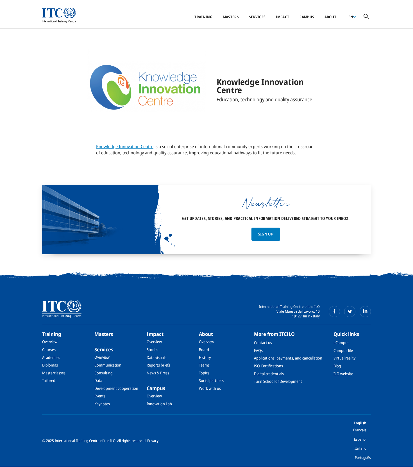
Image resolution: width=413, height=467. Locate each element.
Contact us (263, 342)
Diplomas (50, 365)
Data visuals (156, 357)
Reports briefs (158, 365)
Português (363, 457)
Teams (204, 365)
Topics (204, 373)
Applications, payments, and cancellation (288, 358)
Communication (107, 365)
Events (99, 396)
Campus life (343, 350)
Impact (282, 16)
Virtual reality (344, 358)
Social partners (211, 380)
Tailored (48, 380)
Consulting (103, 373)
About (330, 16)
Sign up (265, 234)
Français (359, 429)
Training (203, 16)
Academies (51, 357)
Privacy (152, 440)
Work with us (210, 388)
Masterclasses (53, 373)
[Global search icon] (366, 16)
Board (204, 349)
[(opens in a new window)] (334, 311)
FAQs (258, 350)
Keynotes (102, 403)
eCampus (341, 342)
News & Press (158, 373)
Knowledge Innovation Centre (124, 146)
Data (98, 380)
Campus (306, 16)
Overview (49, 341)
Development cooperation (116, 388)
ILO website (343, 373)
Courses (49, 349)
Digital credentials (269, 373)
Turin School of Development (278, 381)
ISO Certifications (268, 365)
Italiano (360, 448)
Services (257, 16)
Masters (231, 16)
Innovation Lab (159, 403)
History (205, 357)
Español (360, 439)
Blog (337, 365)
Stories (152, 349)
